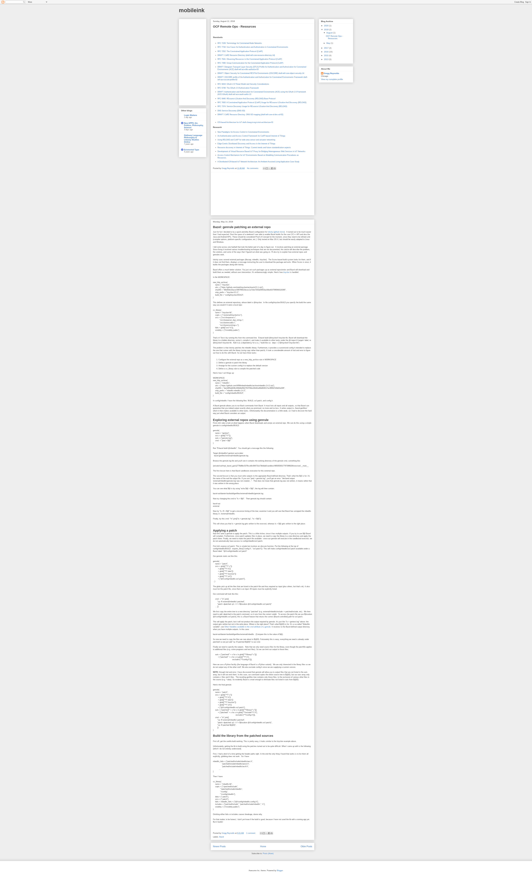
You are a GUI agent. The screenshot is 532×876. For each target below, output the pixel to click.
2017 (326, 48)
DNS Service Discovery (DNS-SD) (231, 111)
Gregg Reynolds (331, 73)
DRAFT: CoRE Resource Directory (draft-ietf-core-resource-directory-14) (246, 55)
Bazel (221, 837)
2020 (326, 26)
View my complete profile (332, 79)
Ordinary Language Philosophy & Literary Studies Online (193, 138)
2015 (326, 55)
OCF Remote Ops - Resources (234, 26)
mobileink (191, 10)
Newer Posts (219, 846)
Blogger (280, 870)
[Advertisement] (262, 193)
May (328, 43)
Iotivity (270, 232)
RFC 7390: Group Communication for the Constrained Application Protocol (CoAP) (250, 63)
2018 (326, 29)
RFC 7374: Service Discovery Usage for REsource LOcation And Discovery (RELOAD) (252, 106)
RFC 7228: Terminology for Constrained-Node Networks (240, 43)
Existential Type (191, 150)
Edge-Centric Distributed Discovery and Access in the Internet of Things (246, 144)
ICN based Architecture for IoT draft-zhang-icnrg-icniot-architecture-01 (245, 122)
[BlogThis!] (266, 168)
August (329, 33)
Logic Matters (190, 115)
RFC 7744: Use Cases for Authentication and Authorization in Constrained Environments (253, 47)
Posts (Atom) (268, 853)
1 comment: (251, 833)
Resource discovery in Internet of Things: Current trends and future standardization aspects (254, 147)
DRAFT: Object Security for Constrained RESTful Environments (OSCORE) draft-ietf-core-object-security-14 (261, 73)
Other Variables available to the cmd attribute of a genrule (247, 627)
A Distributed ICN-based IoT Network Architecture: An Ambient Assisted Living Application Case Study (258, 162)
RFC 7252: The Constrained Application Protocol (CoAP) (240, 51)
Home (263, 846)
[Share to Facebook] (272, 168)
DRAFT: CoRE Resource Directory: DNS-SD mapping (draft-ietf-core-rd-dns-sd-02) (250, 114)
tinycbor (286, 272)
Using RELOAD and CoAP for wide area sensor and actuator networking (246, 140)
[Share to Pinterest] (274, 168)
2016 (326, 52)
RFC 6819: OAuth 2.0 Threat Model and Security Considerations (243, 84)
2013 (326, 59)
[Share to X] (269, 168)
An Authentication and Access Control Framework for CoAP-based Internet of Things (251, 136)
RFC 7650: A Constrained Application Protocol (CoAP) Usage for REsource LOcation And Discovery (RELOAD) (262, 102)
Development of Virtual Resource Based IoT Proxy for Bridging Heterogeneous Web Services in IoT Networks (261, 151)
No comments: (253, 168)
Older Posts (306, 846)
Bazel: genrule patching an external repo (242, 227)
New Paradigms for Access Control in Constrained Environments (243, 132)
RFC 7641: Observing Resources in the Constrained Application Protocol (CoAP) (250, 59)
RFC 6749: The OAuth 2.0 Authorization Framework (238, 88)
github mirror (279, 232)
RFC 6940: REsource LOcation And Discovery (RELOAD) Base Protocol (246, 99)
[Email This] (264, 168)
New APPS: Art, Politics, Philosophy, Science (193, 125)
